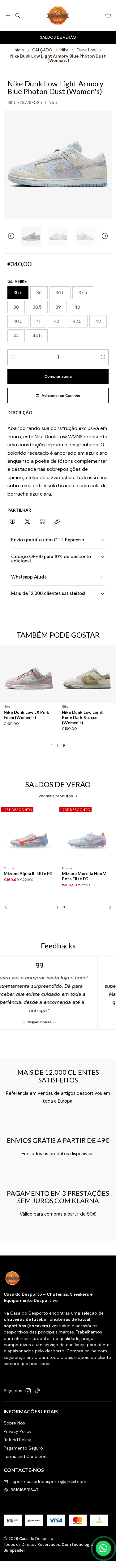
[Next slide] (107, 236)
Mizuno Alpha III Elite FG (28, 873)
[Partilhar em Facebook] (12, 521)
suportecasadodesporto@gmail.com (48, 1481)
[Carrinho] (108, 16)
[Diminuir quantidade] (13, 357)
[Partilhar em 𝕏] (27, 521)
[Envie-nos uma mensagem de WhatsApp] (103, 1548)
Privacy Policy (18, 1431)
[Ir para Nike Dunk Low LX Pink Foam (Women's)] (29, 674)
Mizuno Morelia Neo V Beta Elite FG (84, 876)
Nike (64, 50)
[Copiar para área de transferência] (57, 521)
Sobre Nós (14, 1423)
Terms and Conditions (26, 1456)
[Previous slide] (8, 236)
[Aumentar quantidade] (103, 357)
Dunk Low (86, 50)
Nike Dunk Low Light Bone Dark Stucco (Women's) (82, 717)
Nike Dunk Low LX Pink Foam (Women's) (26, 715)
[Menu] (8, 15)
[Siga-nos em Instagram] (28, 1391)
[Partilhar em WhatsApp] (42, 521)
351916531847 (24, 1490)
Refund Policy (17, 1439)
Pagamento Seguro (23, 1448)
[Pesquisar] (17, 15)
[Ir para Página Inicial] (58, 15)
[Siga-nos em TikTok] (37, 1391)
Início (19, 50)
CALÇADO (42, 50)
